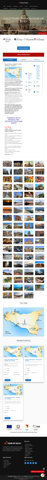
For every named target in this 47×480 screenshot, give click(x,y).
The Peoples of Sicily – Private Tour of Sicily (12, 398)
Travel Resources (13, 8)
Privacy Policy (6, 461)
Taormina (38, 75)
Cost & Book (23, 48)
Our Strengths (27, 452)
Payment (5, 466)
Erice (37, 67)
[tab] (10, 59)
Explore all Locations (29, 451)
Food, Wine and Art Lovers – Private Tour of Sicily (11, 360)
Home (4, 6)
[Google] (33, 463)
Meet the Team (28, 454)
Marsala (37, 68)
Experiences (5, 8)
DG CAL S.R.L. (25, 479)
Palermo (38, 72)
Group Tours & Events (33, 6)
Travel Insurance (7, 464)
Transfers (15, 6)
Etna (39, 67)
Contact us (37, 59)
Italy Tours (27, 447)
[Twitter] (28, 463)
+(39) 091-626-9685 (30, 460)
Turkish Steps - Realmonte (38, 77)
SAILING (21, 6)
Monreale (38, 70)
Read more (18, 450)
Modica (37, 69)
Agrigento (38, 66)
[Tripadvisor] (36, 463)
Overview (10, 59)
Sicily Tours (26, 51)
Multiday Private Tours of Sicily (30, 77)
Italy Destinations (25, 8)
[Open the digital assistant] (42, 475)
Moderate (30, 82)
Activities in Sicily (28, 444)
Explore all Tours (28, 449)
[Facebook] (25, 463)
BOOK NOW (9, 6)
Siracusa (37, 74)
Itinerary (23, 59)
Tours (26, 6)
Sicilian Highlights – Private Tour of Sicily (33, 360)
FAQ (19, 8)
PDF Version (41, 33)
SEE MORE (7, 380)
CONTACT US (33, 8)
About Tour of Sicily (28, 445)
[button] (3, 22)
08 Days (21, 51)
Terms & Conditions (7, 463)
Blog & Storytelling (28, 448)
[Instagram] (31, 463)
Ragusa (37, 73)
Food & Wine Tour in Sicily (8, 352)
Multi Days (30, 74)
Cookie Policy (6, 460)
